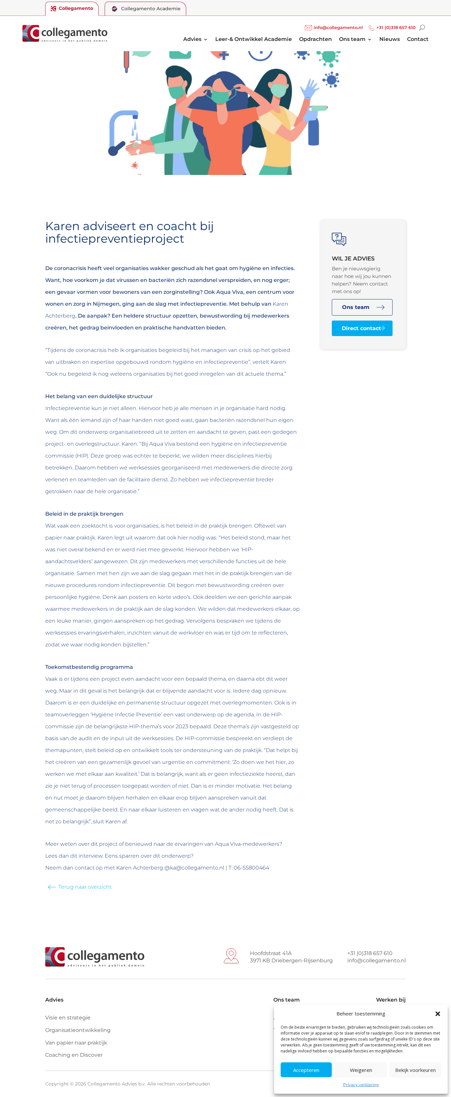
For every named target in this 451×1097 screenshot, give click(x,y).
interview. (91, 856)
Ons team (352, 39)
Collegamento (76, 8)
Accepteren (306, 1070)
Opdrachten (315, 39)
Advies (192, 39)
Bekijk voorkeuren (415, 1070)
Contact (418, 39)
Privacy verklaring (361, 1084)
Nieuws (389, 39)
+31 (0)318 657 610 (396, 27)
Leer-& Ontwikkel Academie (253, 39)
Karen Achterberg (140, 868)
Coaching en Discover (74, 1055)
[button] (437, 1014)
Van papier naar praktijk (76, 1043)
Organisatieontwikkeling (78, 1030)
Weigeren (361, 1070)
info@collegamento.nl (338, 27)
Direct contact (361, 328)
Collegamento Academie (151, 9)
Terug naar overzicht (85, 887)
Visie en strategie (67, 1017)
